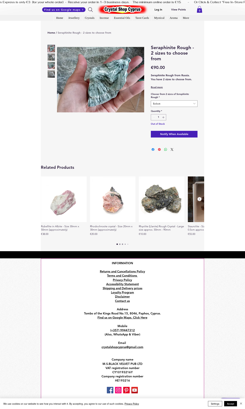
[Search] (90, 9)
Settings (215, 403)
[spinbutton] (159, 117)
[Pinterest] (126, 390)
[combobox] (174, 103)
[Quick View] (64, 199)
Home (51, 32)
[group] (122, 208)
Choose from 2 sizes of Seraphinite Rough (170, 96)
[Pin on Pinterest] (159, 149)
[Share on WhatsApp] (166, 149)
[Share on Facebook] (153, 149)
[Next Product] (200, 199)
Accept (230, 403)
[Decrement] (153, 117)
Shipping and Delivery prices (122, 288)
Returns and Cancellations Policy (122, 271)
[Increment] (164, 117)
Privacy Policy (131, 403)
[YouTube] (134, 390)
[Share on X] (172, 149)
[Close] (241, 403)
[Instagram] (118, 390)
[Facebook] (110, 390)
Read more (157, 87)
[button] (199, 9)
